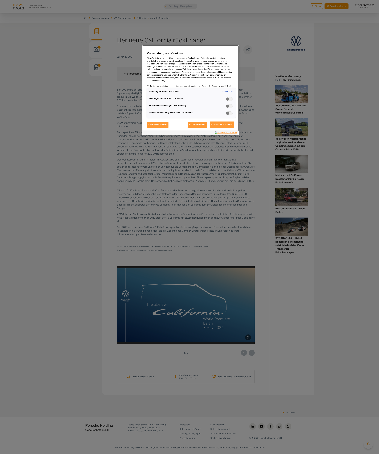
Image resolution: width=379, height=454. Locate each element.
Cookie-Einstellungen (157, 124)
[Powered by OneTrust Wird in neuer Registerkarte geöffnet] (226, 133)
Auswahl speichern (197, 124)
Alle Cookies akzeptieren (222, 124)
